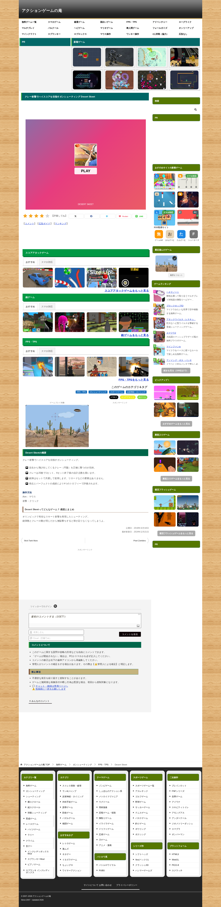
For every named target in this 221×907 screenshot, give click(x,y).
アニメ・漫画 (105, 845)
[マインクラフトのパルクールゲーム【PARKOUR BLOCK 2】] (165, 464)
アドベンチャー (160, 22)
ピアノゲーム (34, 864)
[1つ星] (25, 215)
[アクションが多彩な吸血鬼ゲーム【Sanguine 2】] (188, 519)
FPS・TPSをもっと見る (134, 379)
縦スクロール (34, 807)
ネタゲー (66, 854)
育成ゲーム (31, 818)
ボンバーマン (178, 834)
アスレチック (141, 791)
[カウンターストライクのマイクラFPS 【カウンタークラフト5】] (188, 410)
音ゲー (29, 846)
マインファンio (173, 346)
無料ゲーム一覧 (29, 22)
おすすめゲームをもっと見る (176, 424)
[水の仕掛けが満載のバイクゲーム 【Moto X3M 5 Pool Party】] (165, 447)
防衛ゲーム (67, 813)
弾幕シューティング (37, 813)
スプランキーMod (36, 859)
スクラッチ (177, 870)
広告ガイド (44, 223)
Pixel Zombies (140, 541)
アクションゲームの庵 (42, 10)
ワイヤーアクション (71, 870)
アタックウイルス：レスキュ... (181, 319)
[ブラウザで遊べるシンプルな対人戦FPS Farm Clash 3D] (188, 464)
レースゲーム (32, 824)
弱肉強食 (103, 807)
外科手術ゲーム (69, 802)
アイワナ (176, 802)
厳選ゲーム (79, 22)
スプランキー (54, 34)
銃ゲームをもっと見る (135, 335)
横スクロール (34, 802)
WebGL (175, 859)
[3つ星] (36, 215)
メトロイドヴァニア (108, 796)
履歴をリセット (176, 275)
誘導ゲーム (67, 807)
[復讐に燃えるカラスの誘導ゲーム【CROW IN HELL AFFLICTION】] (165, 519)
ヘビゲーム (79, 28)
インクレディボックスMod (38, 852)
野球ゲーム (140, 802)
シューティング (33, 796)
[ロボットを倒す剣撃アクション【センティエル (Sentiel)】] (119, 57)
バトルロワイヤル (107, 865)
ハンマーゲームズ (143, 870)
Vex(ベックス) (142, 859)
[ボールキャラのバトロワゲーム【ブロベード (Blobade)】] (87, 57)
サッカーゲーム (142, 807)
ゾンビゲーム (105, 785)
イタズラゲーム (69, 859)
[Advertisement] (45, 68)
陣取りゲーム (105, 818)
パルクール (53, 28)
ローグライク (185, 22)
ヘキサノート (172, 292)
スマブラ (176, 829)
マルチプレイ (28, 28)
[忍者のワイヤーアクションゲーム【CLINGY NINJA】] (165, 502)
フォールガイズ (160, 28)
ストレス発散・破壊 (71, 785)
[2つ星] (30, 215)
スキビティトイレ (180, 807)
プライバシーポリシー (126, 885)
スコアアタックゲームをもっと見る (127, 290)
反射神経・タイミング (136, 392)
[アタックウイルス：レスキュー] (159, 323)
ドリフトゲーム (106, 829)
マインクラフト (29, 34)
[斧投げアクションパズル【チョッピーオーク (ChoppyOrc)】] (184, 80)
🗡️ (174, 258)
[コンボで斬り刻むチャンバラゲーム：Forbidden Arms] (188, 393)
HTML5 (114, 397)
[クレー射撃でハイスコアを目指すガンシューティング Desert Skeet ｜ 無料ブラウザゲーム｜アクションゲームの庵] (166, 263)
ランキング (60, 223)
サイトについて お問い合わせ (98, 885)
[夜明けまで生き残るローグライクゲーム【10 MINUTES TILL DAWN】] (188, 447)
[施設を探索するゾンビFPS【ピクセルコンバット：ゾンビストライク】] (184, 57)
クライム (30, 840)
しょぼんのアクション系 (110, 791)
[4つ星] (42, 215)
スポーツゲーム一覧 (144, 785)
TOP (37, 764)
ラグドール (104, 802)
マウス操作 (105, 34)
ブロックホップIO (174, 305)
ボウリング (140, 829)
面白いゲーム (106, 22)
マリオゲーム (106, 28)
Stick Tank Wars (31, 541)
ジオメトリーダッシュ (182, 823)
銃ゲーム (142, 397)
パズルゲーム (68, 818)
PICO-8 (175, 865)
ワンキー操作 (132, 34)
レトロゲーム (68, 843)
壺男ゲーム (177, 796)
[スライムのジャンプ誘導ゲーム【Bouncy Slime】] (165, 393)
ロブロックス (80, 34)
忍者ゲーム (104, 834)
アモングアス (178, 813)
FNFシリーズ (178, 791)
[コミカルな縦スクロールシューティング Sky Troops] (165, 410)
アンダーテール (179, 818)
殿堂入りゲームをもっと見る (176, 478)
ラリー (31, 835)
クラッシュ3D (142, 865)
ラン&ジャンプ (69, 791)
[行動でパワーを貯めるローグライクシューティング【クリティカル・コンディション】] (152, 80)
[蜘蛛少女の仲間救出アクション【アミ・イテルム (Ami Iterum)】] (87, 80)
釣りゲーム (140, 823)
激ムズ (65, 849)
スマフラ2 (171, 333)
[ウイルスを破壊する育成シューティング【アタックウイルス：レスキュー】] (119, 80)
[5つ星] (47, 215)
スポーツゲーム (116, 392)
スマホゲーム (54, 22)
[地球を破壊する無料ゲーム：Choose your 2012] (188, 502)
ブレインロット (179, 785)
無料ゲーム (31, 785)
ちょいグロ (67, 865)
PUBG (102, 870)
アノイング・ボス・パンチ (179, 360)
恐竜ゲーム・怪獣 (107, 813)
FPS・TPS (131, 22)
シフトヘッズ (141, 854)
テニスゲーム (141, 813)
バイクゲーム (34, 829)
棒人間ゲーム (132, 28)
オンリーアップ (186, 28)
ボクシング (140, 834)
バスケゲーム (141, 818)
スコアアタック (127, 397)
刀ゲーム (103, 840)
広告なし (183, 34)
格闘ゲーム (67, 823)
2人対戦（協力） (161, 34)
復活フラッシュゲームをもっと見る (176, 533)
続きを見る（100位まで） (176, 370)
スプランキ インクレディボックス (38, 871)
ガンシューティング (98, 392)
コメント (29, 223)
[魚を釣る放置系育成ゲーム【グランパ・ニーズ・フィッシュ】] (152, 57)
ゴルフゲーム (141, 796)
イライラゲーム (106, 823)
